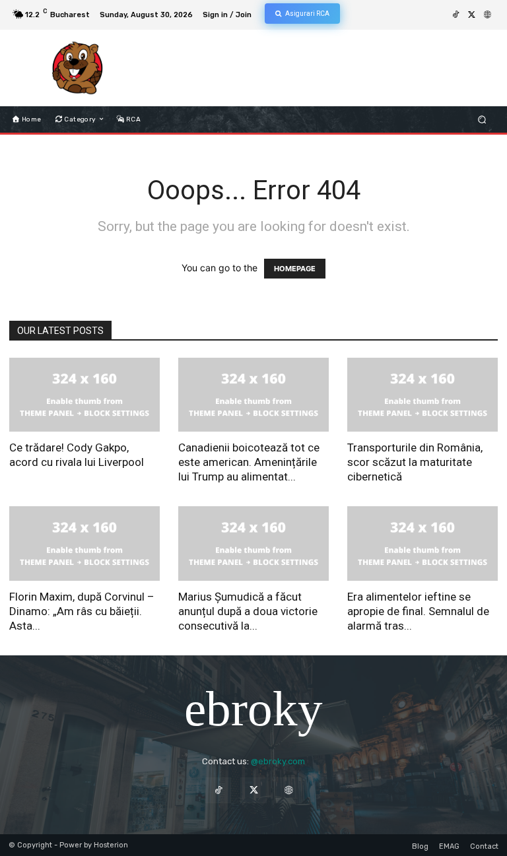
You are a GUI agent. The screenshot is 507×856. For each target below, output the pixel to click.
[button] (482, 119)
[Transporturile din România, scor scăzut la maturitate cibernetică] (422, 395)
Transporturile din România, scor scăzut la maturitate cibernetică (415, 462)
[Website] (487, 15)
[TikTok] (455, 15)
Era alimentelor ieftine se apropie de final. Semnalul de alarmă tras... (418, 611)
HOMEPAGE (295, 268)
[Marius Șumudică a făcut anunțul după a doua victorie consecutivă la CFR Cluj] (253, 543)
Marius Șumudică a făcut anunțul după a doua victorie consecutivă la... (248, 611)
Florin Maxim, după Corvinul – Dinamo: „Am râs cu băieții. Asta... (81, 611)
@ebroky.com (278, 761)
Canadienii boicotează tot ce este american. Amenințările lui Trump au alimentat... (249, 462)
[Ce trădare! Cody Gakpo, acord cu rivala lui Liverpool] (84, 395)
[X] (471, 15)
